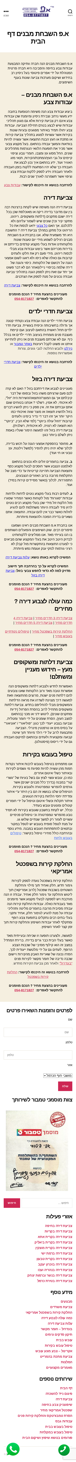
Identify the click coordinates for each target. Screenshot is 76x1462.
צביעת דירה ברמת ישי (56, 1253)
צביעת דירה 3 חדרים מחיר (53, 618)
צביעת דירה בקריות (58, 1231)
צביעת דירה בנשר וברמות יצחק (49, 1275)
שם (70, 1019)
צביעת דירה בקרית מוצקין (53, 1248)
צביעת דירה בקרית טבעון (54, 1259)
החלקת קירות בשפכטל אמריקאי (49, 1312)
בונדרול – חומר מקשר (56, 1329)
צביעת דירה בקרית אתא (55, 1237)
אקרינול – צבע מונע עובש (53, 1351)
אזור (69, 1065)
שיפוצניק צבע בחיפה (57, 1405)
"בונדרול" (65, 963)
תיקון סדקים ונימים (58, 1334)
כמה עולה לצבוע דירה (56, 1318)
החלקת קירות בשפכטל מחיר (52, 631)
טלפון (69, 1042)
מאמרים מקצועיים (59, 1367)
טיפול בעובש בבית (58, 1427)
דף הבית (66, 1388)
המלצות (66, 1362)
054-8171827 (24, 299)
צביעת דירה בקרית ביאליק (53, 1242)
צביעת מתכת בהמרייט (56, 1356)
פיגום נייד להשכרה (59, 1394)
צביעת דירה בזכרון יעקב (55, 1264)
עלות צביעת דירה (18, 557)
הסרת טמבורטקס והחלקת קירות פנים (45, 1416)
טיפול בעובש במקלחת (56, 1432)
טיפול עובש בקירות (58, 1345)
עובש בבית (64, 1340)
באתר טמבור (23, 344)
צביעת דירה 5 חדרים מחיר (33, 623)
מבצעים (66, 1301)
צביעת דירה (12, 285)
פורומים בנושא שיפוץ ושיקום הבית (47, 1438)
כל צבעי (41, 226)
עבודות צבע (12, 185)
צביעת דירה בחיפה (58, 1226)
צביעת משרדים (61, 1307)
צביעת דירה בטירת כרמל (54, 1281)
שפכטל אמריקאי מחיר (56, 1410)
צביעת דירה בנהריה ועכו (55, 1270)
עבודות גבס (63, 1421)
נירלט (68, 348)
